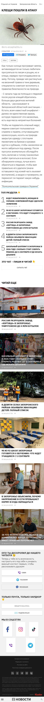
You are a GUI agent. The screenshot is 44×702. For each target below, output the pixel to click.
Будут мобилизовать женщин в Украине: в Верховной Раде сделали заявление (24, 201)
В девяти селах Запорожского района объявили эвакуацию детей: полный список (21, 237)
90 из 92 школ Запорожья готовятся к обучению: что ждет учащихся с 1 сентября (24, 213)
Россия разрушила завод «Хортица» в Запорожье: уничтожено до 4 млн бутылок (22, 225)
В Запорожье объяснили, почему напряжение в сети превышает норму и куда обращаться (21, 499)
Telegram (24, 580)
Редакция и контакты (22, 662)
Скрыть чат (22, 267)
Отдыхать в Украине (9, 4)
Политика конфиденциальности (22, 668)
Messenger (24, 587)
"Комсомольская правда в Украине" (20, 186)
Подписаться (23, 613)
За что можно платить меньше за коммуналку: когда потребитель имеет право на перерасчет (22, 537)
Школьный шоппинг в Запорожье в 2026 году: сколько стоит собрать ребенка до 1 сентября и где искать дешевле (22, 360)
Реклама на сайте (22, 665)
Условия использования (22, 659)
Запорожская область (28, 4)
